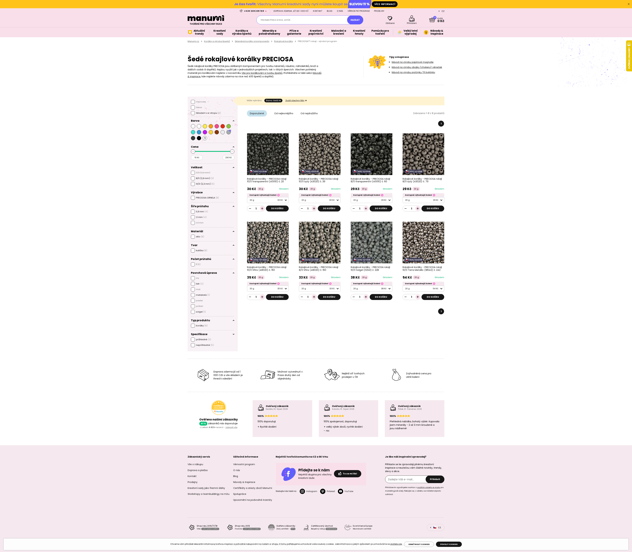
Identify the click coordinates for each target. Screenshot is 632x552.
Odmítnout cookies (419, 544)
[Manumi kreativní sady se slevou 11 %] (316, 4)
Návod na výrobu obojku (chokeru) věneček (417, 67)
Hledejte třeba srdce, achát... (276, 19)
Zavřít (628, 4)
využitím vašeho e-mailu (428, 487)
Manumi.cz (193, 41)
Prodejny (379, 11)
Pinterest (331, 491)
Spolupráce (239, 494)
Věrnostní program (359, 11)
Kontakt (317, 11)
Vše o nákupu (195, 464)
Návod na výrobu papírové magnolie (413, 62)
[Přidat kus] (262, 208)
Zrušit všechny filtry (294, 100)
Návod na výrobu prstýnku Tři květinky (413, 72)
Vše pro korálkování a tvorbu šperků (262, 73)
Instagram (311, 491)
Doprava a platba (198, 470)
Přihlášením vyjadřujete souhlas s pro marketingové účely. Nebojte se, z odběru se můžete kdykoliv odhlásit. (414, 491)
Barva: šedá (272, 100)
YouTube (348, 491)
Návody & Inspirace (244, 482)
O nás (340, 11)
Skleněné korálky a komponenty (252, 41)
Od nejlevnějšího (283, 113)
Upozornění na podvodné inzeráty (252, 500)
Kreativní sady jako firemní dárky (206, 488)
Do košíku (277, 208)
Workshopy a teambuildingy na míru (208, 494)
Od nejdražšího (309, 113)
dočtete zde (396, 544)
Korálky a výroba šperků (217, 41)
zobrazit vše (231, 427)
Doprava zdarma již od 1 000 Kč (291, 11)
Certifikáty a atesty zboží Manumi (252, 488)
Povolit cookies (449, 544)
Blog (329, 11)
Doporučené (257, 113)
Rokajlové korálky (283, 41)
